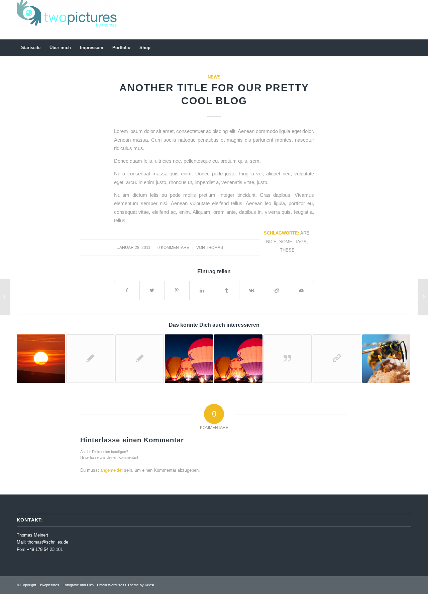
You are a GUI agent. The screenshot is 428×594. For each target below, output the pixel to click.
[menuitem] (31, 47)
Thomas (214, 247)
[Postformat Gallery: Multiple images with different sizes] (238, 358)
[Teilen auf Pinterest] (177, 290)
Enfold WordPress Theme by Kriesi (125, 585)
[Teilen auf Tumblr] (226, 290)
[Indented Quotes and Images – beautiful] (386, 358)
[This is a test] (41, 358)
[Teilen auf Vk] (251, 290)
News (214, 77)
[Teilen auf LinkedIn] (202, 290)
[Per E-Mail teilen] (301, 290)
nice (271, 241)
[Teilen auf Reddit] (276, 290)
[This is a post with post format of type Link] (337, 358)
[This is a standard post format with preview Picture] (189, 358)
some (285, 241)
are (304, 233)
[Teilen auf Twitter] (152, 290)
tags (301, 241)
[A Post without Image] (90, 358)
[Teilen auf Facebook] (126, 290)
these (287, 250)
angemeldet (111, 470)
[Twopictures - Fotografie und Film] (67, 19)
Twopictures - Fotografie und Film (66, 585)
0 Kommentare (173, 247)
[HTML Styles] (139, 358)
